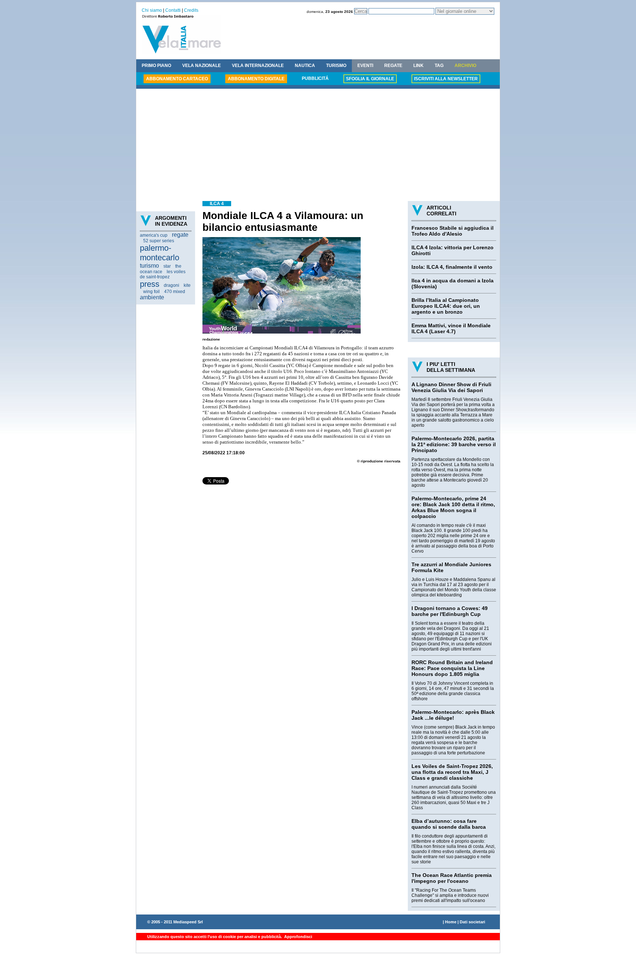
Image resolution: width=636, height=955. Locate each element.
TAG (439, 65)
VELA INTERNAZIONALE (258, 65)
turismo (149, 265)
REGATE (393, 65)
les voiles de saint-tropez (163, 274)
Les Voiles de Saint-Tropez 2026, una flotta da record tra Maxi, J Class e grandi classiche (452, 772)
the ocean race (160, 269)
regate (180, 235)
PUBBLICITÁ (315, 78)
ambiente (152, 297)
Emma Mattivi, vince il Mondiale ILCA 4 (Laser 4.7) (451, 328)
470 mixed (174, 291)
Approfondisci (297, 936)
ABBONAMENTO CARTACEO (177, 78)
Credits (191, 10)
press (149, 284)
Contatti (173, 10)
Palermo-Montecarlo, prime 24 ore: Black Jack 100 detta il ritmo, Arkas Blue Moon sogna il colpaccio (453, 507)
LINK (418, 65)
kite (187, 285)
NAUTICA (305, 65)
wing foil (151, 291)
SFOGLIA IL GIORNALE (370, 78)
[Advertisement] (318, 145)
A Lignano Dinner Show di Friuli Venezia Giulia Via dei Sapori (451, 387)
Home (450, 922)
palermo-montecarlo (159, 252)
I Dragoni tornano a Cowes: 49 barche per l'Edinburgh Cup (449, 611)
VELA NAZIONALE (201, 65)
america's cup (153, 235)
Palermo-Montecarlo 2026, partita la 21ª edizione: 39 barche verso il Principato (453, 444)
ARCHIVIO (465, 65)
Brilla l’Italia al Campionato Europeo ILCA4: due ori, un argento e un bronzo (445, 306)
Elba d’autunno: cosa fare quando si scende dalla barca (448, 824)
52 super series (158, 240)
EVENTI (365, 65)
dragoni (171, 285)
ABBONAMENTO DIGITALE (256, 78)
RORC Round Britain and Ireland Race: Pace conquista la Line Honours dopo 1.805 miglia (452, 668)
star (167, 266)
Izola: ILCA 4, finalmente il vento (451, 267)
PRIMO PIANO (156, 65)
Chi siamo (152, 10)
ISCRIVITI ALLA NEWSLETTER (446, 78)
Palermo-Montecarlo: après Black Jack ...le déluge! (453, 715)
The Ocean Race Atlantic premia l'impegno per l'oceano (451, 878)
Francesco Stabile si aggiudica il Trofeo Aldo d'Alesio (452, 231)
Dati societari (472, 922)
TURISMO (336, 65)
